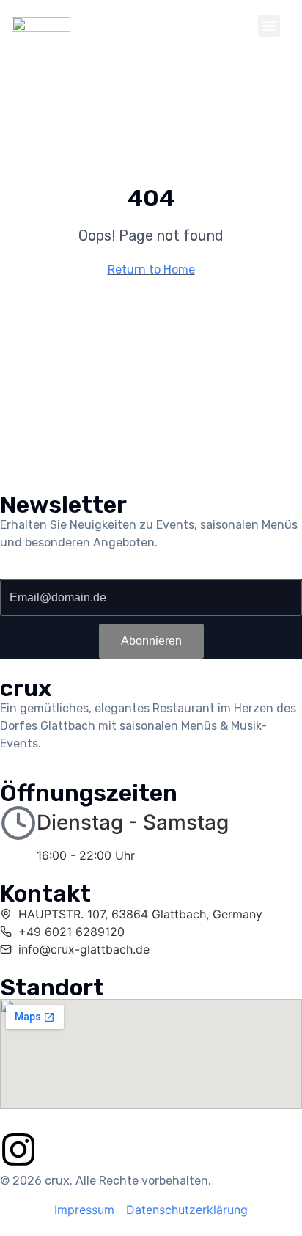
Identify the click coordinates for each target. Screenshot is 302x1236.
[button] (269, 26)
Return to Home (151, 270)
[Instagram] (18, 1149)
